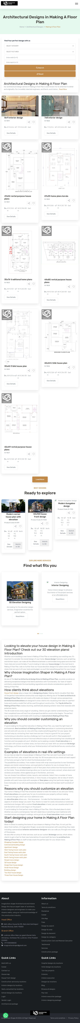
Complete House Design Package (46, 80)
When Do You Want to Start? (23, 85)
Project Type (18, 54)
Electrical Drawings (55, 77)
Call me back (56, 110)
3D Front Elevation (35, 74)
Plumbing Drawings (22, 80)
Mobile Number (18, 33)
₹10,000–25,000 (37, 97)
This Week (19, 88)
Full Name (16, 23)
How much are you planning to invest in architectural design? (35, 93)
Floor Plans (19, 74)
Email (15, 44)
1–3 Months (45, 88)
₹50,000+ (19, 99)
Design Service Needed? (22, 71)
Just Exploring (59, 88)
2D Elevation (19, 77)
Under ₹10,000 (20, 97)
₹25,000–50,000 (54, 97)
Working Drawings (36, 77)
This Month (32, 88)
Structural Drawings (54, 74)
